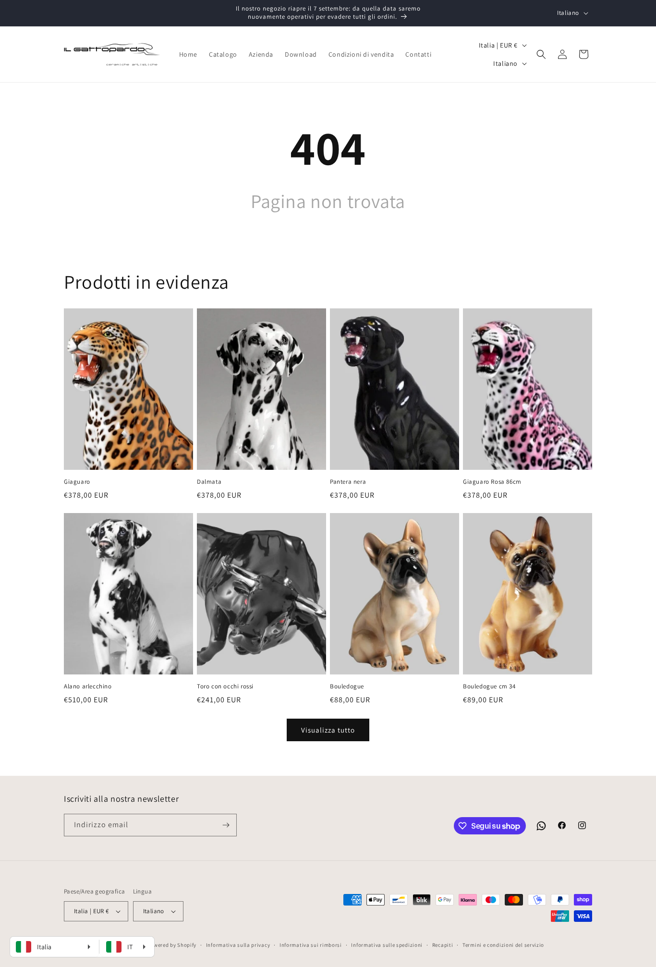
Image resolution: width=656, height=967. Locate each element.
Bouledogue (347, 686)
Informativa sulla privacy (238, 945)
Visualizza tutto (328, 729)
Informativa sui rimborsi (310, 945)
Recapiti (442, 945)
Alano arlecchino (88, 686)
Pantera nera (348, 482)
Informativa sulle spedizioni (387, 945)
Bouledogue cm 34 (489, 686)
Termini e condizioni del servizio (503, 945)
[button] (541, 54)
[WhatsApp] (541, 825)
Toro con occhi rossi (225, 686)
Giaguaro (77, 482)
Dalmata (209, 482)
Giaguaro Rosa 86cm (492, 482)
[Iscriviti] (225, 825)
